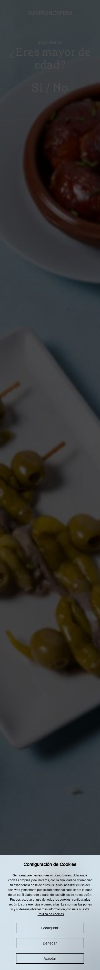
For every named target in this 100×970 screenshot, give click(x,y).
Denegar (50, 943)
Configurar (49, 928)
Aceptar (50, 958)
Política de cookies (51, 914)
